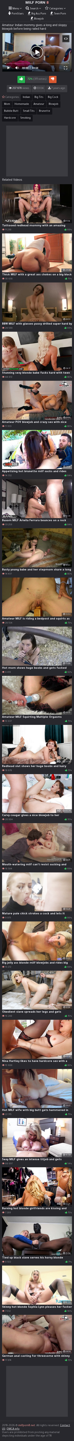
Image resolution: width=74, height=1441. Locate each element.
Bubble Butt (11, 111)
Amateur (39, 104)
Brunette (44, 111)
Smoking (25, 118)
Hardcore (10, 118)
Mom (7, 104)
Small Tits (29, 111)
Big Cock (53, 97)
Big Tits (39, 97)
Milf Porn (37, 3)
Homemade (22, 104)
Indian (26, 97)
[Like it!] (21, 79)
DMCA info (13, 1429)
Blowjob (53, 104)
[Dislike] (53, 79)
